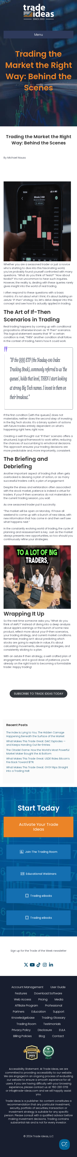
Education (39, 1012)
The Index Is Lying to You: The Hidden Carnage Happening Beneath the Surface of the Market (35, 734)
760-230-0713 (60, 1087)
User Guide (58, 987)
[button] (26, 965)
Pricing (42, 999)
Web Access (22, 999)
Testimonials (52, 1024)
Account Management (27, 987)
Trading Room (26, 1024)
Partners (18, 1012)
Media (59, 999)
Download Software (48, 993)
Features (21, 993)
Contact (58, 1036)
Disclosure (45, 1030)
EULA (62, 1030)
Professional (53, 1005)
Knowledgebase (23, 1018)
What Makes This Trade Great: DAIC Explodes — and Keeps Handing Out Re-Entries (36, 743)
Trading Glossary (53, 1018)
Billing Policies (22, 1036)
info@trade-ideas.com (23, 1090)
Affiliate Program (26, 1005)
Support (58, 1012)
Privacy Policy (21, 1030)
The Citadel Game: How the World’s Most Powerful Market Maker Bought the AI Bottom (37, 751)
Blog (42, 1036)
